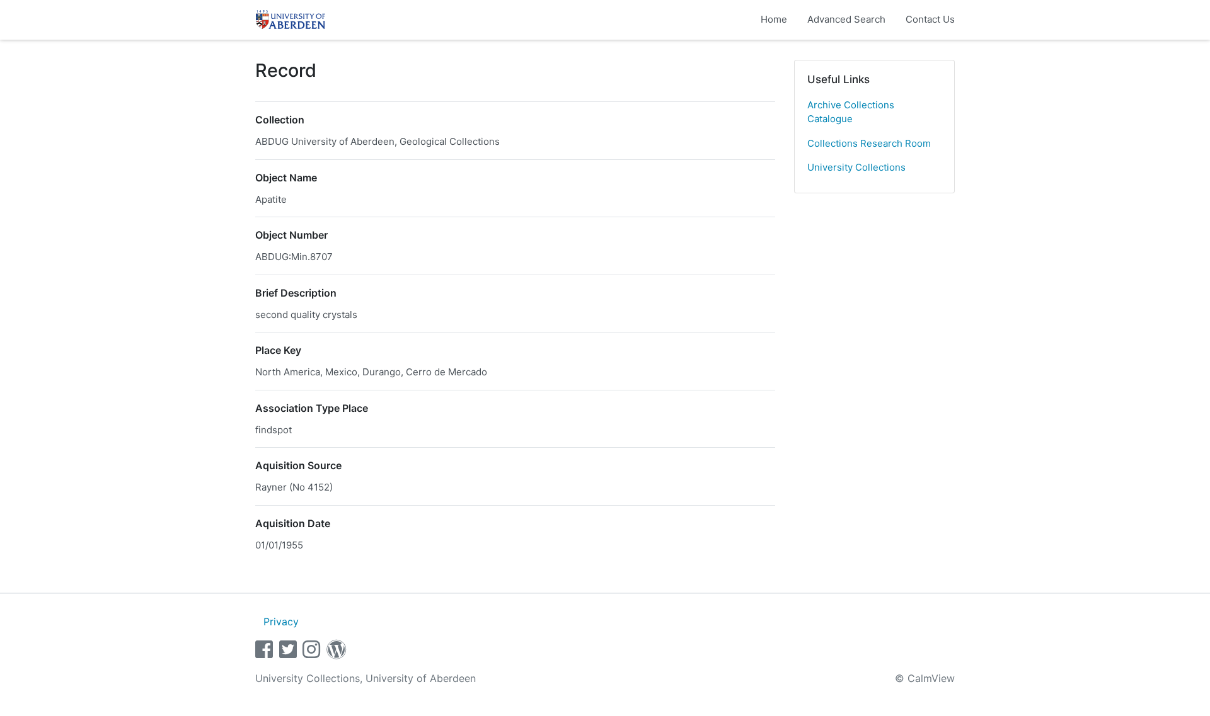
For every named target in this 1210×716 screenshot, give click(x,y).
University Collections (856, 167)
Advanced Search (846, 19)
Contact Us (930, 19)
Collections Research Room (869, 143)
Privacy (281, 621)
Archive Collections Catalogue (850, 112)
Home (774, 19)
